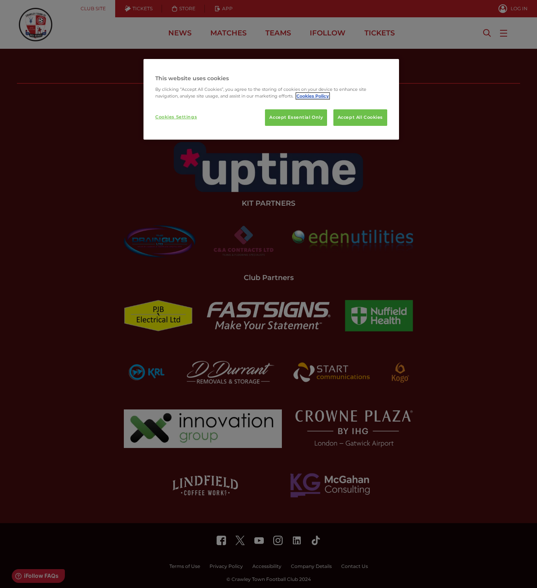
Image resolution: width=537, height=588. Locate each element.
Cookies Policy (312, 96)
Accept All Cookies (360, 117)
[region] (271, 99)
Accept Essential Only (296, 117)
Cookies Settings (176, 117)
